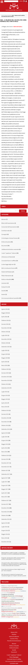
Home (2, 15)
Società (3, 290)
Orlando (10, 610)
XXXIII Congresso (7, 617)
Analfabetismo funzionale (8, 587)
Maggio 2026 (4, 313)
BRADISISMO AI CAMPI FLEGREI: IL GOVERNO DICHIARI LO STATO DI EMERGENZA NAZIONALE (13, 553)
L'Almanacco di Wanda (7, 257)
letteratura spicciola (8, 604)
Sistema (22, 613)
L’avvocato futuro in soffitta (14, 659)
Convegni (3, 234)
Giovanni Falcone (20, 598)
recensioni (4, 283)
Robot (24, 611)
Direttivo (14, 634)
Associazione (19, 587)
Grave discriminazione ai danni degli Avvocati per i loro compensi (13, 570)
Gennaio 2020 (5, 373)
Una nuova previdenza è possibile (10, 298)
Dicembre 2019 (5, 377)
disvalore (14, 597)
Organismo (4, 610)
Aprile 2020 (4, 362)
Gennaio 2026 (5, 324)
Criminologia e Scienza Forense (9, 238)
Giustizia (12, 599)
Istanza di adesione (14, 636)
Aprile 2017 (4, 493)
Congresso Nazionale (7, 596)
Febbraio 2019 (5, 410)
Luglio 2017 (4, 482)
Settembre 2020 (5, 347)
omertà (20, 608)
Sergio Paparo (16, 613)
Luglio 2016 (4, 527)
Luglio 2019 (4, 392)
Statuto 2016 (14, 632)
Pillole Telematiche (6, 275)
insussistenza (19, 599)
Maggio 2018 (4, 444)
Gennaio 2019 (5, 414)
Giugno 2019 (4, 395)
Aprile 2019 (4, 403)
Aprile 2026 (4, 316)
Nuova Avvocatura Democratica (9, 608)
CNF (8, 592)
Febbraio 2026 (5, 320)
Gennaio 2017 (5, 504)
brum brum (17, 591)
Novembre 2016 (5, 512)
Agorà (6, 585)
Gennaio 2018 (5, 459)
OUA (14, 610)
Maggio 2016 (4, 534)
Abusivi (3, 585)
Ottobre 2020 (4, 343)
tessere (3, 294)
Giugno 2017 (4, 485)
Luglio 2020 (4, 350)
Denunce (9, 597)
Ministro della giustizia (20, 604)
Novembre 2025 (5, 328)
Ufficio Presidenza (7, 615)
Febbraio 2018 (5, 455)
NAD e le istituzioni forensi (8, 268)
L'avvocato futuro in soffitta (8, 260)
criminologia (19, 596)
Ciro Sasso (4, 592)
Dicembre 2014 (5, 542)
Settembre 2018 (5, 429)
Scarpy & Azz (4, 287)
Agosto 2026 (4, 309)
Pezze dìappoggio (14, 657)
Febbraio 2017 (5, 500)
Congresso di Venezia (7, 594)
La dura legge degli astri (7, 264)
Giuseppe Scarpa (5, 599)
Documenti (4, 245)
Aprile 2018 (4, 448)
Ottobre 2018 (4, 425)
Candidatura (23, 591)
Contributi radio (5, 230)
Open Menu (2, 2)
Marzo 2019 (4, 407)
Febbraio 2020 (5, 369)
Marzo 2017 (4, 497)
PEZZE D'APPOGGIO (6, 272)
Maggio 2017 (4, 489)
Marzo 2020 (4, 365)
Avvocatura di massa (15, 589)
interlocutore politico (8, 601)
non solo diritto (7, 606)
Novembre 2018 (5, 422)
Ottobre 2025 (4, 331)
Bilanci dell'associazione (7, 223)
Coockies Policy (14, 638)
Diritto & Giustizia (8, 15)
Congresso (12, 592)
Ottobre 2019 (4, 384)
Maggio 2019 (4, 399)
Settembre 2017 (5, 474)
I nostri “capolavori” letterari (14, 655)
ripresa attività (20, 611)
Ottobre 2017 (4, 470)
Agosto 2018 (4, 433)
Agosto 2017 (4, 478)
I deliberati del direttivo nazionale (10, 249)
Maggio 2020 (4, 358)
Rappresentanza (7, 611)
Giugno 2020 (4, 354)
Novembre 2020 (5, 339)
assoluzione (5, 589)
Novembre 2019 (5, 380)
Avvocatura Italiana (8, 591)
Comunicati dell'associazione (9, 227)
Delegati (4, 597)
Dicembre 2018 (5, 418)
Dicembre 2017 (5, 463)
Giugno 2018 (4, 440)
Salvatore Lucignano (6, 613)
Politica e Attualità (6, 279)
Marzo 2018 (4, 452)
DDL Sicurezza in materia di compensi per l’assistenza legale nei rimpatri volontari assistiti (13, 575)
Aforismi (3, 219)
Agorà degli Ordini (12, 585)
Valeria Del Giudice (17, 26)
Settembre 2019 (5, 388)
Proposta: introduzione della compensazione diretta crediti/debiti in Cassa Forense (13, 558)
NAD (2, 606)
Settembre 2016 (5, 519)
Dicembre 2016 (5, 508)
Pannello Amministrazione (14, 641)
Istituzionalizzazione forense (10, 603)
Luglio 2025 (4, 335)
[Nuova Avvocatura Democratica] (14, 11)
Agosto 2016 (4, 523)
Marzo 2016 (4, 538)
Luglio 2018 (4, 437)
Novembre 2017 (5, 467)
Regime (14, 611)
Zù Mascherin (16, 617)
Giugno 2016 (4, 530)
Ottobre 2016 (4, 515)
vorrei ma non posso (19, 615)
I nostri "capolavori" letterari (8, 253)
